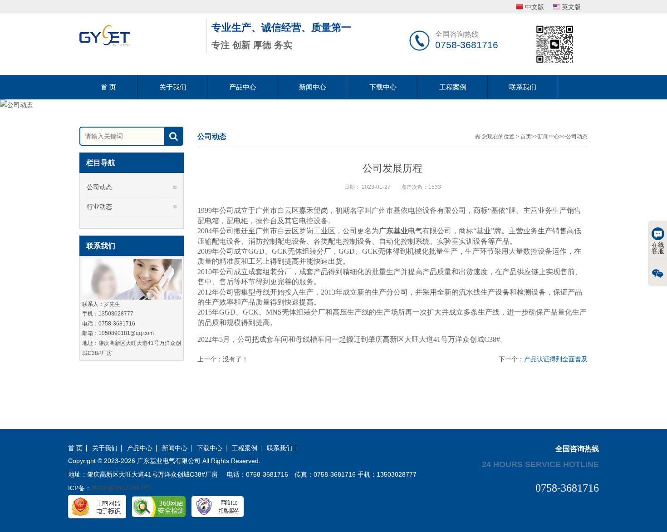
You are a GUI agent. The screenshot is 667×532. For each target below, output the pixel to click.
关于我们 (172, 87)
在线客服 (658, 248)
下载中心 (383, 87)
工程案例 (452, 87)
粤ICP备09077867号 (120, 488)
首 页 (108, 87)
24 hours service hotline (540, 464)
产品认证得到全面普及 (556, 359)
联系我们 (522, 87)
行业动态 (99, 206)
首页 (525, 136)
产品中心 (242, 87)
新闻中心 (312, 87)
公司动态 (577, 136)
